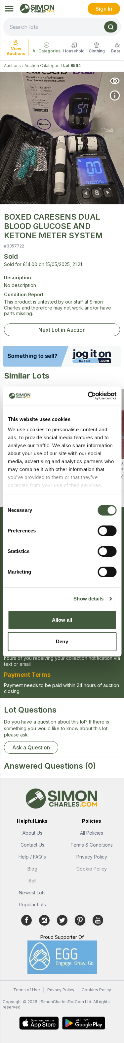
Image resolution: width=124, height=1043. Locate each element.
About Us (32, 833)
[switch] (107, 530)
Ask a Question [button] (31, 747)
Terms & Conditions (91, 845)
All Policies (91, 833)
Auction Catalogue (42, 65)
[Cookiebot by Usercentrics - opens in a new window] (88, 395)
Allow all (62, 620)
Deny (62, 641)
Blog (32, 868)
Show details (88, 598)
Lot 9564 (72, 65)
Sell (32, 880)
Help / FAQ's (32, 857)
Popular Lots (32, 904)
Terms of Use (26, 989)
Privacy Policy (91, 857)
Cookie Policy (91, 868)
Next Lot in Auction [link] (62, 329)
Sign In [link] (104, 8)
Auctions (12, 65)
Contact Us (32, 845)
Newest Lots (32, 892)
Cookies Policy (96, 989)
